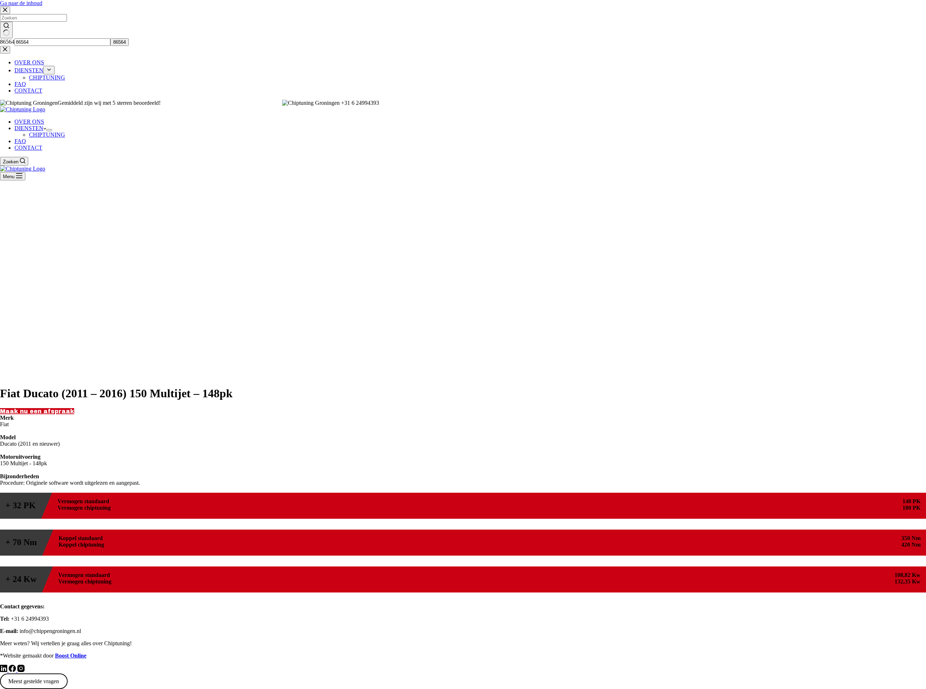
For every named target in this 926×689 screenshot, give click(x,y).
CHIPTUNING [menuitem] (47, 77)
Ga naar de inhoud (21, 3)
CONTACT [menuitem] (28, 90)
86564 (7, 42)
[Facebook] (13, 670)
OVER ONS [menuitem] (29, 62)
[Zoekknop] (6, 30)
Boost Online (70, 655)
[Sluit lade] (5, 50)
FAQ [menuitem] (20, 84)
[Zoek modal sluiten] (5, 10)
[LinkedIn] (4, 670)
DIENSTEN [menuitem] (28, 70)
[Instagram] (21, 670)
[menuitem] (49, 70)
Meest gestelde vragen (33, 681)
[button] (37, 411)
